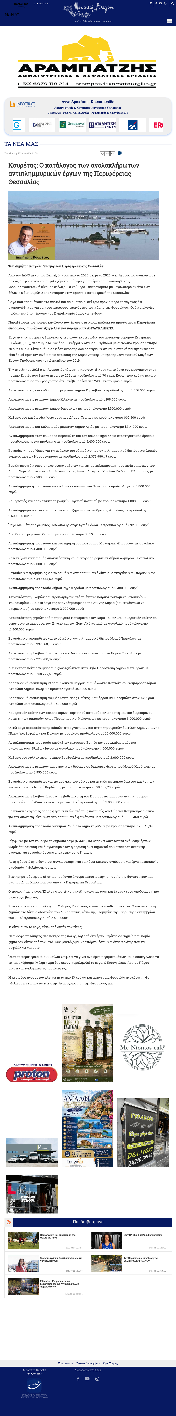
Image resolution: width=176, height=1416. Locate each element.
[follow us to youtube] (160, 3)
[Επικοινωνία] (151, 3)
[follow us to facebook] (156, 3)
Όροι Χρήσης (110, 1363)
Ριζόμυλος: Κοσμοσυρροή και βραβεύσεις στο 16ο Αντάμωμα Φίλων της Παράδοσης (59, 1284)
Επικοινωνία (65, 1363)
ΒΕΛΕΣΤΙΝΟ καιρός (21, 12)
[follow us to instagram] (165, 3)
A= (112, 153)
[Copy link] (120, 152)
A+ (102, 153)
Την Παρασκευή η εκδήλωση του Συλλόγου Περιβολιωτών (141, 1259)
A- (107, 153)
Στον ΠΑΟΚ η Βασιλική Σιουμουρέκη (143, 1234)
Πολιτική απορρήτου (88, 1363)
